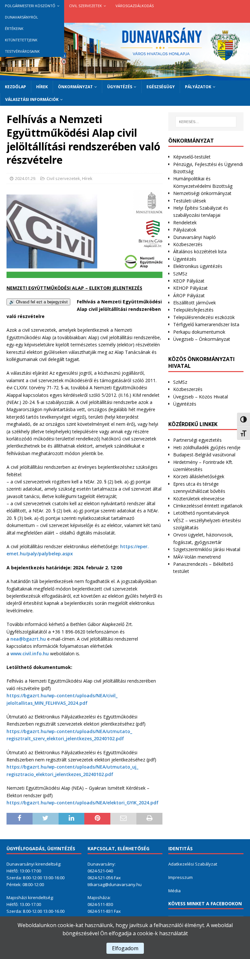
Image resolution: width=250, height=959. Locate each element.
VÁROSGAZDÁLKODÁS (135, 5)
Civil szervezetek (85, 5)
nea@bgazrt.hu (28, 639)
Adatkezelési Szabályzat (192, 864)
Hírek (42, 87)
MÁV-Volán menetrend (197, 557)
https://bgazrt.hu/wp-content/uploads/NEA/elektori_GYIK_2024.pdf (83, 802)
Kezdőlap (15, 87)
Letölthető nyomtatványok (201, 513)
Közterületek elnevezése (199, 498)
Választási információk (32, 99)
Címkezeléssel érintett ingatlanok (208, 506)
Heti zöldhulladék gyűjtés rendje (207, 447)
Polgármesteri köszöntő (30, 5)
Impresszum (180, 877)
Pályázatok (198, 87)
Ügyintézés (119, 87)
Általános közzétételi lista (200, 251)
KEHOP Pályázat (190, 288)
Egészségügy (160, 87)
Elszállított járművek (194, 302)
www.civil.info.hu (29, 653)
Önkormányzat (75, 87)
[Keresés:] (206, 121)
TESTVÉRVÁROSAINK (22, 51)
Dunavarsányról (21, 17)
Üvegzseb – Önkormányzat (201, 339)
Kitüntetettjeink (21, 39)
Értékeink (14, 28)
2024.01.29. (25, 178)
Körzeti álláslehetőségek (198, 476)
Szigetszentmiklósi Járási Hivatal (206, 549)
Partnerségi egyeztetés (197, 440)
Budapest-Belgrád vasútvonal (204, 455)
